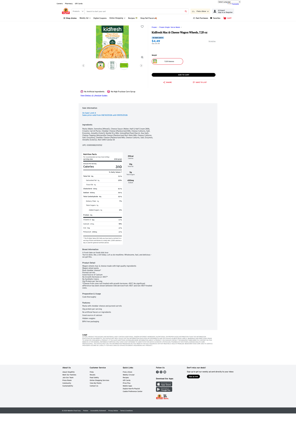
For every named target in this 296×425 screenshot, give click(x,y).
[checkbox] (142, 26)
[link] (200, 18)
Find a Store (127, 372)
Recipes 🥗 (133, 18)
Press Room (67, 380)
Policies (85, 410)
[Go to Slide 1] (100, 65)
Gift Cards (79, 4)
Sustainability (67, 386)
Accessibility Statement (98, 410)
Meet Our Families (69, 375)
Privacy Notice (113, 410)
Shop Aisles (71, 18)
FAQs (92, 372)
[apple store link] (164, 386)
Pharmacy (69, 4)
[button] (229, 18)
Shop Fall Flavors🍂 (148, 18)
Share (169, 82)
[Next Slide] (141, 65)
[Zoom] (142, 57)
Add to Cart (183, 75)
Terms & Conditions (126, 410)
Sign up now (193, 376)
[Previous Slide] (83, 65)
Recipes (126, 377)
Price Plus (126, 383)
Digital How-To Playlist (131, 389)
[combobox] (78, 11)
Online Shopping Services (99, 380)
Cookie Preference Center (132, 391)
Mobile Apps (127, 386)
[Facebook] (157, 373)
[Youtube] (164, 373)
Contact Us (94, 386)
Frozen (154, 27)
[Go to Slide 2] (112, 65)
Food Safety (94, 377)
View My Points (95, 383)
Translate (235, 4)
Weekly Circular (129, 375)
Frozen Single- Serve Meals (169, 27)
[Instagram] (161, 373)
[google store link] (164, 391)
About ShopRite (68, 372)
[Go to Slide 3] (124, 65)
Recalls (92, 375)
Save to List (201, 82)
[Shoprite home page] (66, 11)
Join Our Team (67, 377)
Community (66, 383)
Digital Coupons (100, 18)
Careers (60, 4)
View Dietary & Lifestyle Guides (93, 96)
